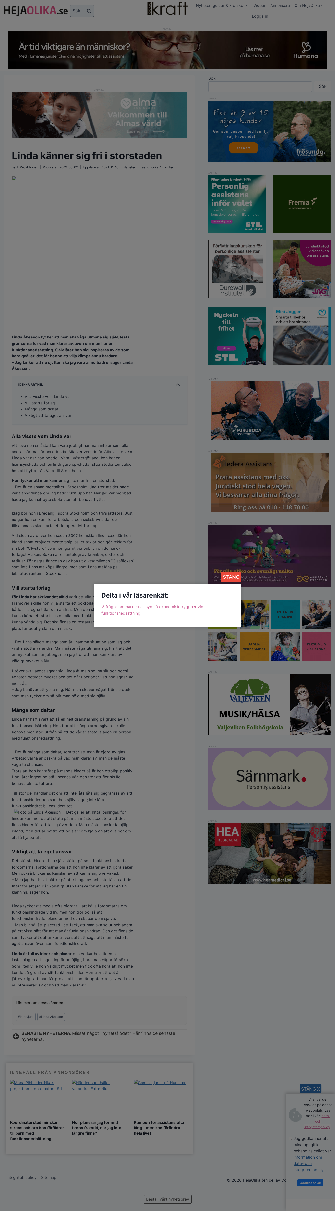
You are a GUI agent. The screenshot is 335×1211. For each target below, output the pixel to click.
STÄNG (231, 577)
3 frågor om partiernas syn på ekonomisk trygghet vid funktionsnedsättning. (152, 610)
